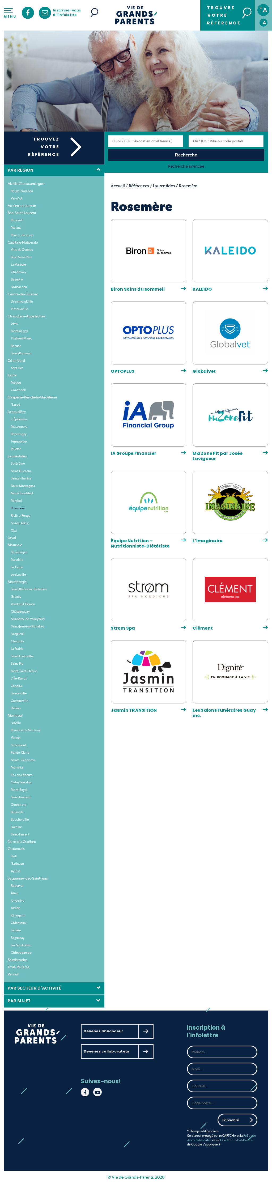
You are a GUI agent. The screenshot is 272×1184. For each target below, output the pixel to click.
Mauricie (15, 545)
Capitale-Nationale (23, 242)
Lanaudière (17, 412)
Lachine (16, 827)
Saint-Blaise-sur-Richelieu (29, 589)
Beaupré (17, 279)
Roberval (17, 886)
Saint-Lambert (21, 797)
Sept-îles (17, 368)
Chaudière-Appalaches (26, 316)
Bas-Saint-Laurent (22, 213)
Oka (14, 530)
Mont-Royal (19, 790)
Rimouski (17, 220)
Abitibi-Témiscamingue (26, 183)
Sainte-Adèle (20, 523)
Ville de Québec (22, 250)
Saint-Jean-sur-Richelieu (27, 626)
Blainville (17, 812)
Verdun (16, 738)
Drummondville (22, 301)
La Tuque (17, 567)
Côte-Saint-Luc (21, 782)
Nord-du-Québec (22, 841)
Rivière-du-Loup (22, 235)
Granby (16, 597)
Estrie (12, 375)
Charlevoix (19, 272)
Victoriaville (19, 309)
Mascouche (19, 426)
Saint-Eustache (21, 471)
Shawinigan (19, 552)
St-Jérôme (18, 463)
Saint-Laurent (20, 834)
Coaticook (18, 390)
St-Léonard (18, 745)
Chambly (17, 641)
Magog (16, 382)
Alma (14, 893)
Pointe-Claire (20, 752)
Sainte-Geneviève (23, 760)
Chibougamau (21, 952)
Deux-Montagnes (23, 486)
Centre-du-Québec (23, 294)
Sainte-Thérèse (21, 478)
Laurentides (17, 456)
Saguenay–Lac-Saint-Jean (28, 878)
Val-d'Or (17, 198)
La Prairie (17, 649)
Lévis (14, 323)
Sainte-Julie (19, 693)
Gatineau (17, 863)
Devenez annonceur (103, 1031)
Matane (16, 228)
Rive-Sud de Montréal (26, 730)
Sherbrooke (17, 960)
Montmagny (19, 331)
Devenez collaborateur (106, 1051)
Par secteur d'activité (35, 988)
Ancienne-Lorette (22, 205)
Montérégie (17, 582)
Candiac (17, 686)
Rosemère (18, 508)
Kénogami (18, 915)
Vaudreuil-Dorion (23, 604)
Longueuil (17, 634)
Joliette (16, 449)
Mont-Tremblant (22, 493)
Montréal (15, 715)
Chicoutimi (19, 923)
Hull (14, 856)
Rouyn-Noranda (22, 191)
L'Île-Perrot (19, 678)
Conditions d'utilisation (236, 1140)
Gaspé (15, 404)
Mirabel (16, 501)
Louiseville (18, 574)
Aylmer (16, 871)
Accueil (118, 185)
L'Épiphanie (19, 419)
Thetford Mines (21, 338)
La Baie (16, 930)
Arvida (15, 908)
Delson (16, 708)
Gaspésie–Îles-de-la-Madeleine (32, 397)
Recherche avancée (186, 166)
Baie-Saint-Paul (21, 257)
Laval (12, 538)
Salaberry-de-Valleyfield (28, 619)
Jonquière (17, 900)
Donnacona (19, 287)
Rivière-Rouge (20, 515)
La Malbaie (18, 264)
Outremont (18, 805)
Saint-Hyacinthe (22, 656)
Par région (22, 170)
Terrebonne (19, 441)
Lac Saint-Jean (20, 945)
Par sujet (20, 1001)
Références (139, 185)
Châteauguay (20, 611)
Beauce (16, 346)
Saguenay (17, 938)
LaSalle (16, 723)
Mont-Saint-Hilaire (24, 671)
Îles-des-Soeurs (21, 775)
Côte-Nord (16, 360)
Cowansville (19, 701)
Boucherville (20, 819)
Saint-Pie (17, 663)
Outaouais (16, 849)
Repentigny (19, 434)
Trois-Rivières (18, 967)
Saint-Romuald (21, 353)
